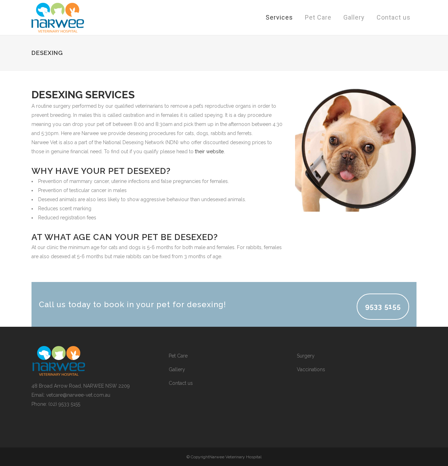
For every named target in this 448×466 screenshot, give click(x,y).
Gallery (177, 369)
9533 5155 (383, 306)
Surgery (306, 356)
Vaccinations (311, 369)
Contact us (181, 383)
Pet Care (178, 356)
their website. (210, 151)
